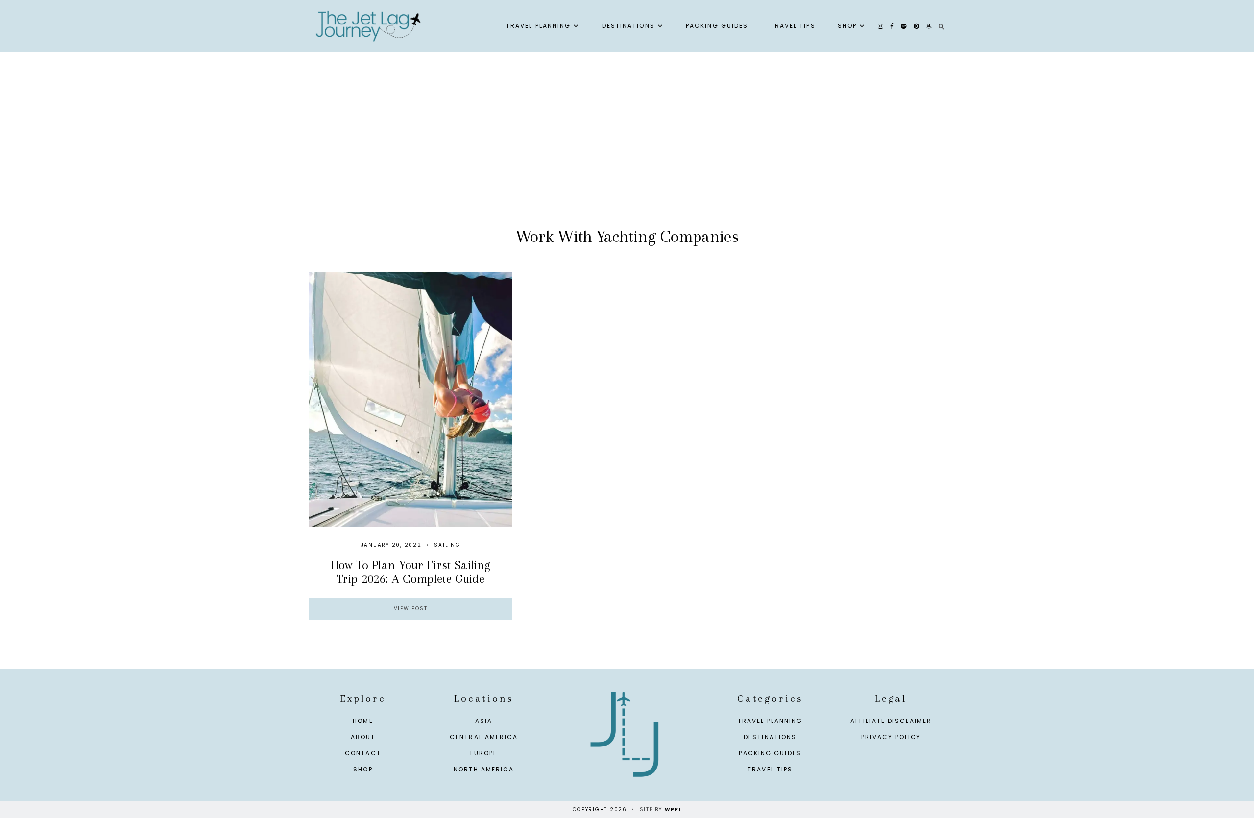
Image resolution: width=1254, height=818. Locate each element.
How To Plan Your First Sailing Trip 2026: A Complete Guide (411, 571)
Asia (483, 721)
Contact (363, 753)
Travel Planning (538, 26)
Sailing (447, 545)
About (363, 737)
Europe (484, 753)
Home (363, 721)
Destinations (628, 26)
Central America (484, 737)
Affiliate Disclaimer (891, 721)
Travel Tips (793, 26)
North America (484, 769)
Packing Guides (717, 26)
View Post (411, 608)
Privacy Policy (891, 737)
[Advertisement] (627, 149)
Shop (847, 26)
